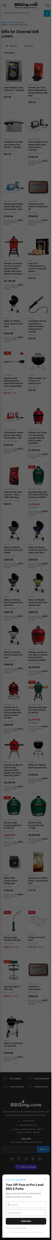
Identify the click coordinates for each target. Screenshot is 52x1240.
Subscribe (26, 1221)
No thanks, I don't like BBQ (16, 1228)
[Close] (45, 1178)
